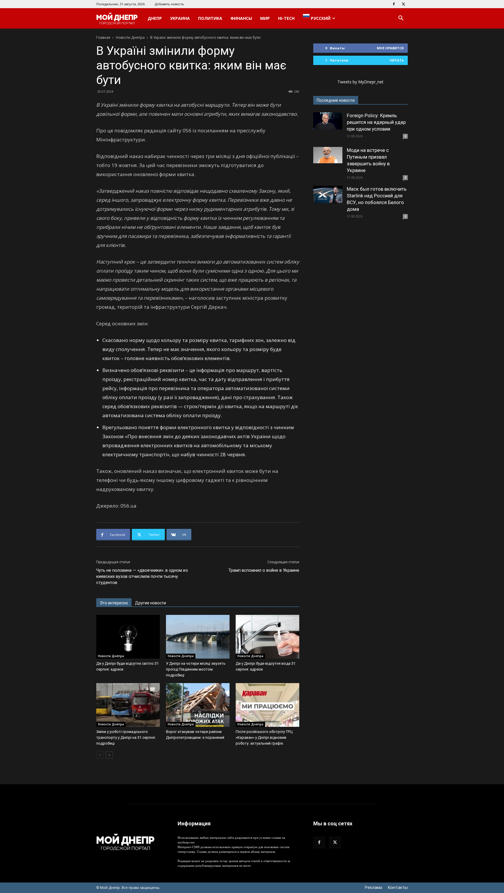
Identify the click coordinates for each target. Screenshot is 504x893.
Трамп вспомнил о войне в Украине (263, 570)
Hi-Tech (286, 18)
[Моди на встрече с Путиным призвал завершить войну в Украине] (327, 155)
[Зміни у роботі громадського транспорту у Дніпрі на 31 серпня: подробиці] (128, 705)
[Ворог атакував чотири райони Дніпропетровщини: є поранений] (198, 705)
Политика (210, 18)
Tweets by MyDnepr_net (360, 82)
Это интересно (114, 603)
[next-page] (109, 755)
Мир (265, 18)
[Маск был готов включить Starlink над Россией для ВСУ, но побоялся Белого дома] (327, 194)
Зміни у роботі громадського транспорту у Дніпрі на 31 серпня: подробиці (126, 737)
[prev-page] (100, 755)
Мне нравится (390, 48)
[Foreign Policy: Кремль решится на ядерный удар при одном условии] (327, 120)
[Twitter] (403, 4)
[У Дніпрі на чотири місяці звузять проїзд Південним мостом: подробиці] (198, 637)
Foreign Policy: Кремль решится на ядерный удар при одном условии (376, 122)
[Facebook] (393, 4)
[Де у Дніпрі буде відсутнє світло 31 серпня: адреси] (128, 637)
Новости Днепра (130, 37)
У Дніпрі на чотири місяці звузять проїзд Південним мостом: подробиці (195, 669)
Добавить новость (169, 4)
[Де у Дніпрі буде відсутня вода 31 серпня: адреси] (267, 637)
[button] (401, 19)
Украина (180, 18)
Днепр (155, 18)
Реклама (373, 887)
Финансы (241, 18)
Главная (103, 37)
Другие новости (150, 603)
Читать (396, 60)
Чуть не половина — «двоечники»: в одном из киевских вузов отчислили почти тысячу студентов (142, 576)
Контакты (398, 887)
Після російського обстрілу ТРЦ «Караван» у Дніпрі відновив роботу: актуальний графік (264, 737)
